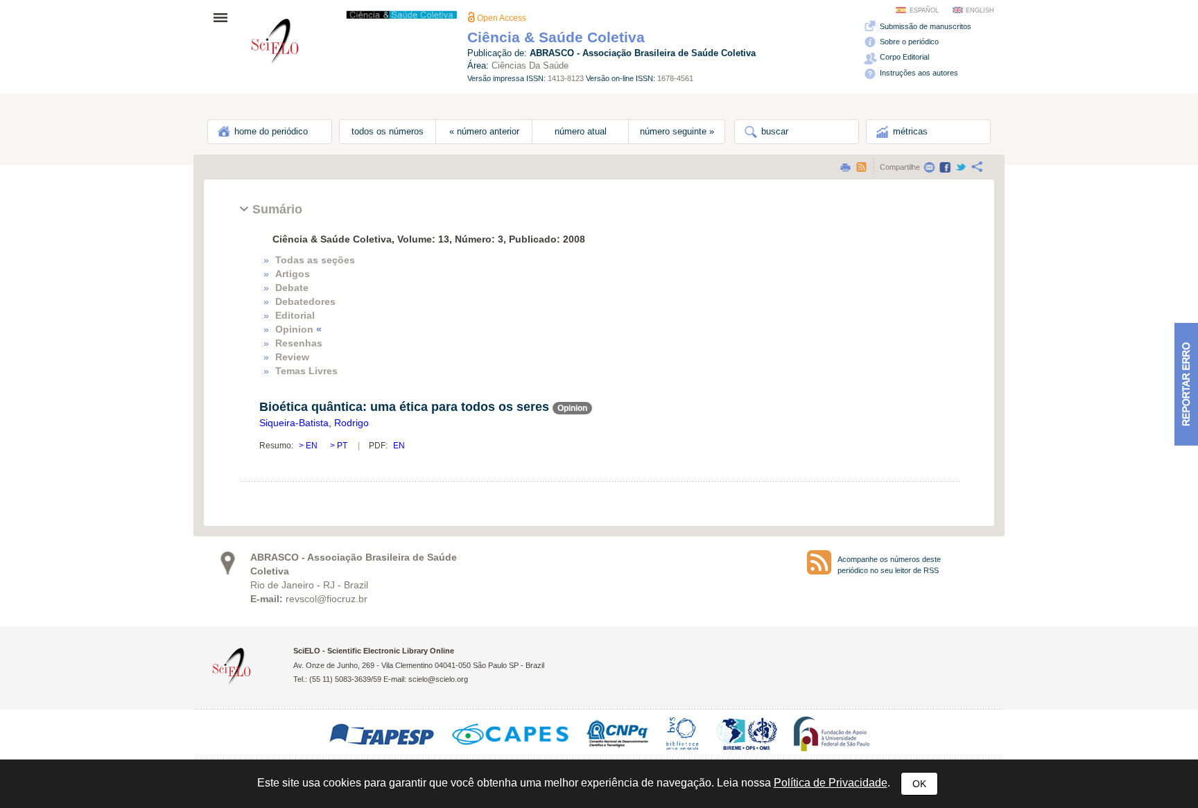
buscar (773, 132)
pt (341, 445)
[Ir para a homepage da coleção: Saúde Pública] (275, 43)
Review (292, 356)
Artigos (292, 273)
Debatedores (305, 301)
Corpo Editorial (903, 57)
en (312, 445)
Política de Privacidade (830, 783)
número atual (581, 132)
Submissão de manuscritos (924, 26)
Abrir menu (224, 17)
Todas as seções (315, 259)
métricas (909, 132)
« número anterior (484, 132)
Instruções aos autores (918, 73)
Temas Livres (306, 370)
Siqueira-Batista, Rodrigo (314, 422)
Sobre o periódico (908, 41)
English (980, 10)
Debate (292, 287)
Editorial (295, 315)
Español (924, 10)
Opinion (298, 329)
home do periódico (270, 132)
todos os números (387, 132)
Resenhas (298, 343)
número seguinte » (677, 132)
